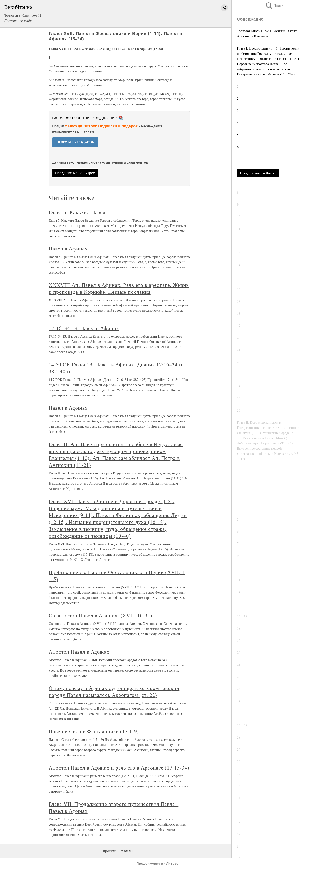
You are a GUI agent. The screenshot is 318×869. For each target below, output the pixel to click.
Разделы (126, 851)
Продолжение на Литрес (258, 173)
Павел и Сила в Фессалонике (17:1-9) (94, 731)
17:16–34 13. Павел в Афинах (84, 328)
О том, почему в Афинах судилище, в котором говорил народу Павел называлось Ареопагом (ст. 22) (114, 691)
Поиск (274, 5)
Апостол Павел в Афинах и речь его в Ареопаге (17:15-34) (119, 767)
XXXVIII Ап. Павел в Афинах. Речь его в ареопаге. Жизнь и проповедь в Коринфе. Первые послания (119, 288)
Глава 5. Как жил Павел (77, 212)
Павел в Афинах (68, 248)
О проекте (108, 851)
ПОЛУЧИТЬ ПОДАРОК (75, 142)
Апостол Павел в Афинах (79, 651)
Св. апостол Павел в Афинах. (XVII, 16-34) (100, 615)
